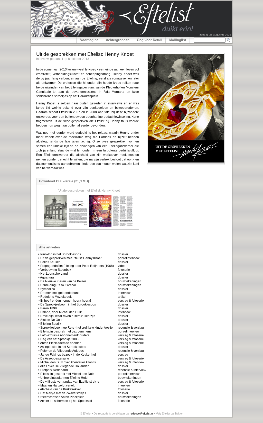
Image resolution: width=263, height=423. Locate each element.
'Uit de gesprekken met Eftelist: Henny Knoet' (89, 190)
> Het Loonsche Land (53, 273)
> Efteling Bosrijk (49, 324)
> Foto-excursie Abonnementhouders (63, 335)
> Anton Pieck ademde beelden (59, 343)
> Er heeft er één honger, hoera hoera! (64, 300)
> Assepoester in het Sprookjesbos (62, 347)
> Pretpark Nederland (53, 370)
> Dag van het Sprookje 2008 (58, 339)
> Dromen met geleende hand (59, 293)
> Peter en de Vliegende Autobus (61, 351)
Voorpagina (89, 40)
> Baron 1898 (47, 308)
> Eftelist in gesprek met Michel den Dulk (66, 374)
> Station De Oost (50, 320)
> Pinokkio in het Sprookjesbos (59, 254)
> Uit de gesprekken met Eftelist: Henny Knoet (69, 258)
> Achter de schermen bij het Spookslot (65, 401)
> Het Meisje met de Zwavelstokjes (62, 393)
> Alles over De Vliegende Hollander (63, 366)
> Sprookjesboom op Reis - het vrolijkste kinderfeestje (75, 327)
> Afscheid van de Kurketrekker (59, 389)
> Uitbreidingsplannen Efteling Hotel (63, 378)
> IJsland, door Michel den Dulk (60, 312)
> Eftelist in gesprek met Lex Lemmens (64, 331)
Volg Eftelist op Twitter (169, 413)
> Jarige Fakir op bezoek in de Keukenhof (67, 354)
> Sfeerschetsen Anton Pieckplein (61, 397)
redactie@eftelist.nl (141, 413)
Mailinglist (177, 40)
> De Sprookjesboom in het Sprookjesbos (67, 304)
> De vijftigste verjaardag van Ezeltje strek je (68, 381)
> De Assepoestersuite (53, 358)
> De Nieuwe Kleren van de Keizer (62, 281)
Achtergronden (117, 40)
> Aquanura (46, 277)
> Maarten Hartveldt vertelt (56, 385)
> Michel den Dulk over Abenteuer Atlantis (67, 362)
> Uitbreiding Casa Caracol (57, 285)
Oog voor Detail (149, 40)
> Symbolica (46, 289)
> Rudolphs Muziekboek (55, 297)
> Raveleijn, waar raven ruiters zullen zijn (66, 316)
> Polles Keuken (49, 262)
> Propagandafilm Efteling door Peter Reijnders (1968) (76, 266)
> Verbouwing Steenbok (54, 270)
